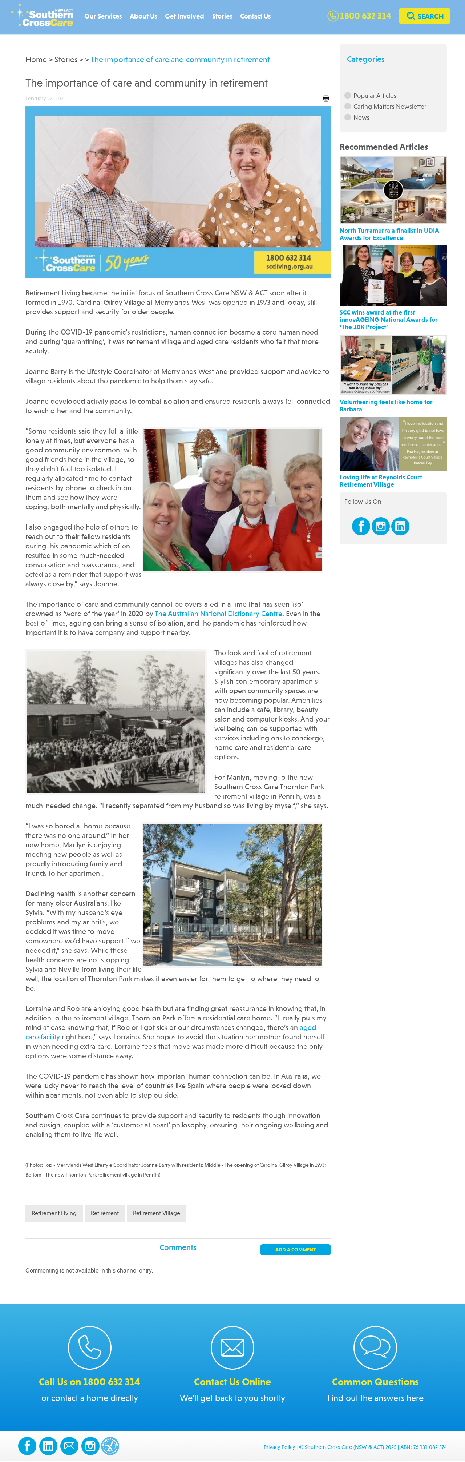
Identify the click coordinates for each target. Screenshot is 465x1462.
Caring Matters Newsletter (389, 107)
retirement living (54, 1214)
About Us (143, 16)
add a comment (295, 1250)
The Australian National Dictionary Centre (218, 614)
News (361, 118)
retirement (105, 1214)
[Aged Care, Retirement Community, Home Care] (45, 17)
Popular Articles (374, 96)
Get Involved (184, 16)
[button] (424, 17)
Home (36, 60)
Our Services (103, 16)
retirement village (156, 1214)
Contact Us (255, 16)
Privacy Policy (279, 1447)
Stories (222, 16)
